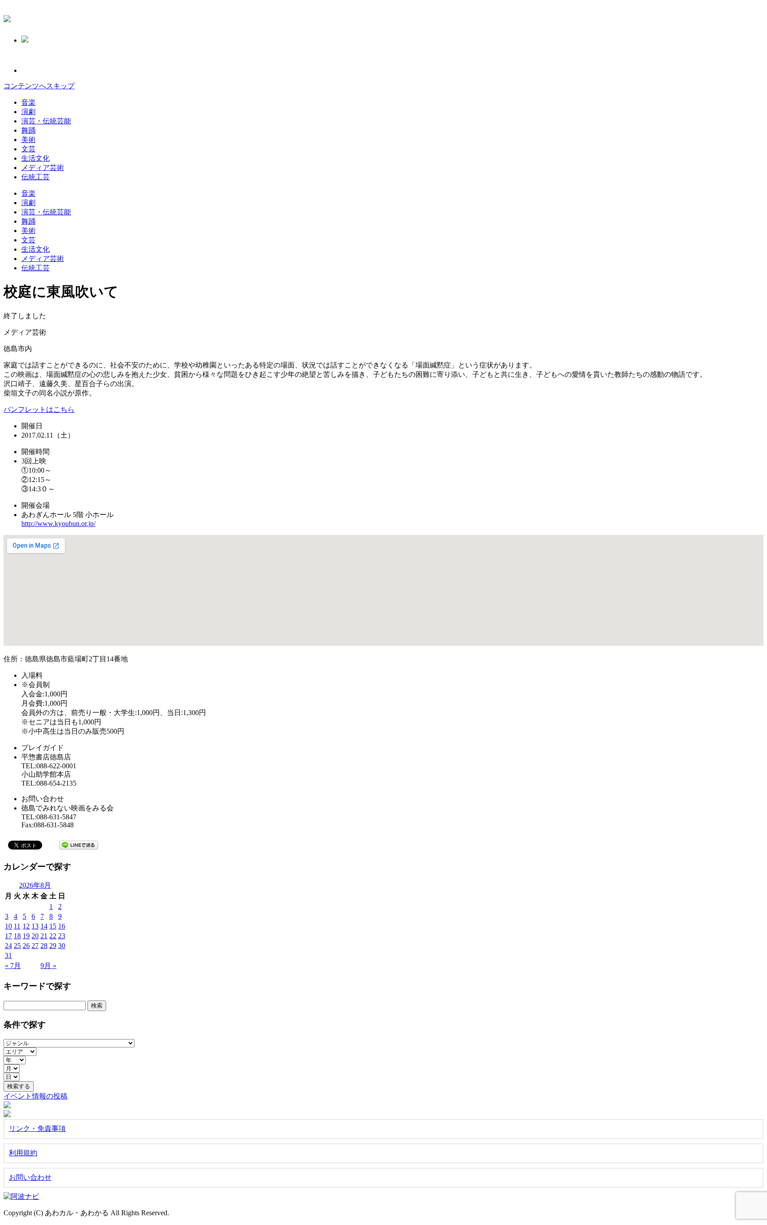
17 (8, 936)
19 (26, 936)
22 (52, 936)
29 (52, 945)
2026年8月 (35, 885)
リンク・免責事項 (37, 1128)
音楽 (28, 102)
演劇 (28, 111)
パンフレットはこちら (39, 409)
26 (26, 945)
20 (35, 936)
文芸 (28, 149)
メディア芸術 (42, 167)
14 (43, 926)
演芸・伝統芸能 (46, 121)
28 (43, 945)
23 (61, 936)
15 (52, 926)
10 (8, 926)
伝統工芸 (35, 177)
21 (43, 936)
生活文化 (35, 158)
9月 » (48, 965)
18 (17, 936)
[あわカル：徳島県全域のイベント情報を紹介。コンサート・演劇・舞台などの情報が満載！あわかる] (7, 17)
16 (61, 926)
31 (8, 955)
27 (35, 945)
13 (35, 926)
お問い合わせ (30, 1177)
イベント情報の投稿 (35, 1096)
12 (26, 926)
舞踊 (28, 130)
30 (61, 945)
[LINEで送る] (78, 844)
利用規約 (23, 1153)
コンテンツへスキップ (39, 86)
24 (8, 945)
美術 (28, 139)
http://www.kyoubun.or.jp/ (58, 523)
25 (17, 945)
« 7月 (13, 965)
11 (17, 926)
